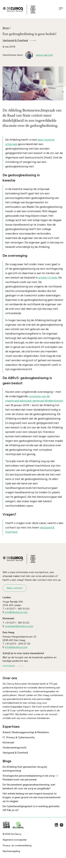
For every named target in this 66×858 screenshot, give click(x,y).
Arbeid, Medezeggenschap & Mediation (26, 732)
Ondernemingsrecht (14, 747)
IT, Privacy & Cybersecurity (19, 737)
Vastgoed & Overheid (15, 40)
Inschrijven (9, 665)
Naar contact (15, 587)
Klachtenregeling (11, 851)
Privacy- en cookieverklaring (17, 845)
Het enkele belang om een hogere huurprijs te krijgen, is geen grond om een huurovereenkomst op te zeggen (32, 797)
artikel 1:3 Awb (47, 277)
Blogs (6, 27)
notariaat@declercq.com (19, 626)
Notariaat (8, 742)
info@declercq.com (16, 612)
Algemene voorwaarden (15, 839)
